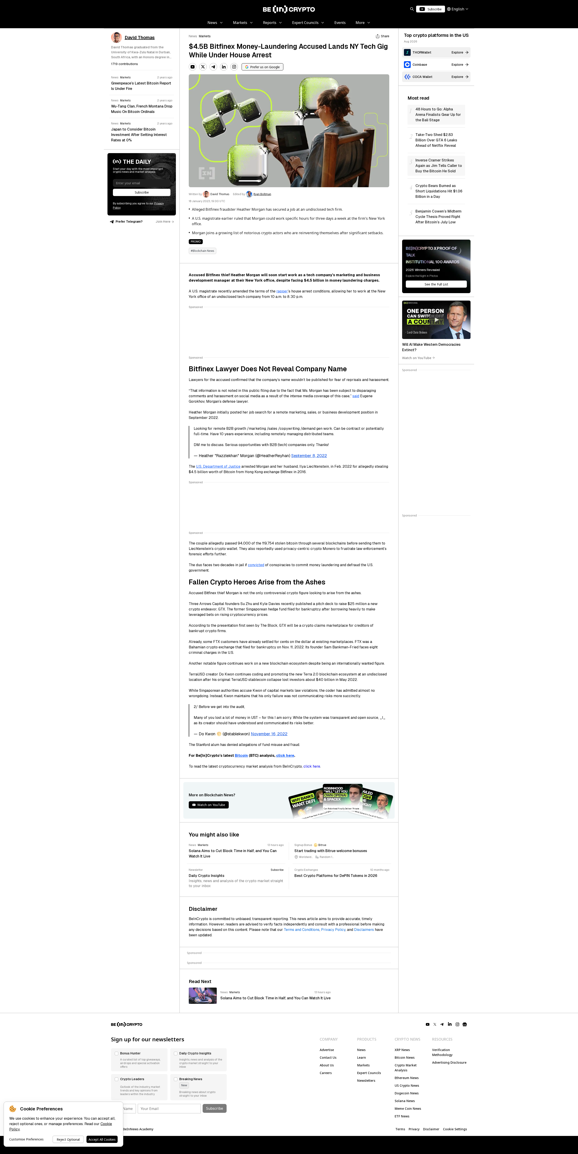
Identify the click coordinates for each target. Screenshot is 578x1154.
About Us (327, 1065)
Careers (326, 1073)
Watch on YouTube (416, 357)
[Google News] (464, 1024)
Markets (205, 36)
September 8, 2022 (309, 455)
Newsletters (366, 1080)
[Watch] (436, 320)
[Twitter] (203, 67)
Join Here (163, 222)
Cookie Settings (455, 1129)
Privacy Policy (333, 929)
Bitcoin (241, 755)
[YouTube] (192, 67)
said (355, 396)
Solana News (405, 1101)
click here (285, 755)
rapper (282, 291)
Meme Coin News (408, 1108)
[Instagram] (234, 67)
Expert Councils (369, 1073)
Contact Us (328, 1057)
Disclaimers (364, 929)
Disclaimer (431, 1129)
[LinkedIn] (224, 67)
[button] (139, 1059)
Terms (400, 1129)
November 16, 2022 (269, 733)
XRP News (402, 1050)
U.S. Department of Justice (218, 466)
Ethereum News (407, 1078)
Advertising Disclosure (449, 1062)
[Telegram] (213, 67)
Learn (361, 1057)
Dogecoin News (407, 1093)
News (193, 36)
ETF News (402, 1116)
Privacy (414, 1129)
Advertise (327, 1050)
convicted (256, 565)
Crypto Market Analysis (406, 1067)
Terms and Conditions (301, 929)
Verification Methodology (442, 1052)
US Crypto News (407, 1085)
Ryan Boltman (262, 194)
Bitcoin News (405, 1057)
